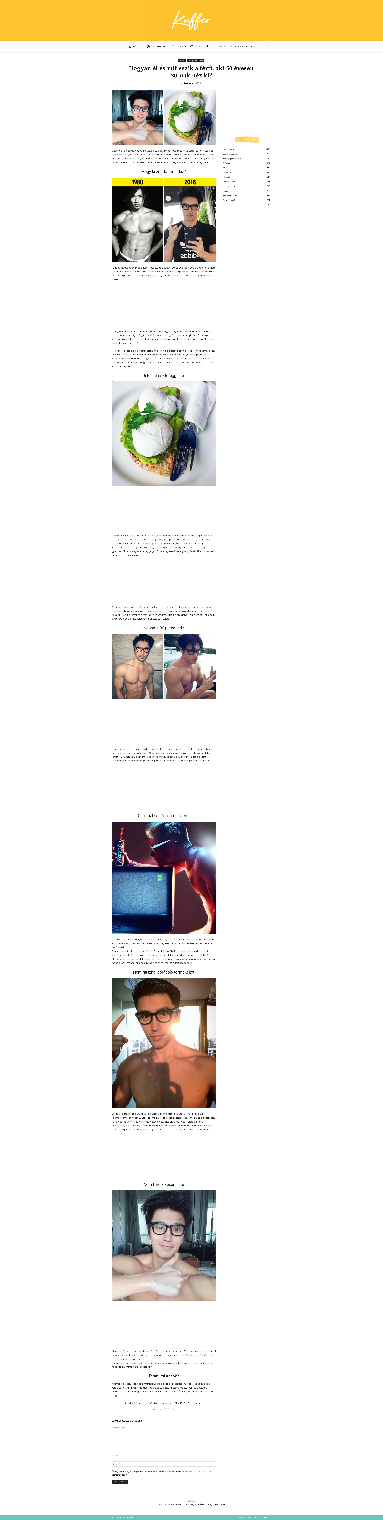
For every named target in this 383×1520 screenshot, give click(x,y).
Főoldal (137, 46)
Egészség (181, 46)
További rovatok (243, 46)
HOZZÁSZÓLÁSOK (163, 1409)
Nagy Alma (188, 83)
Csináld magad (160, 46)
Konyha (199, 46)
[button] (267, 46)
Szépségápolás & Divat (195, 60)
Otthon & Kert (218, 46)
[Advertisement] (164, 306)
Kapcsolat (267, 1517)
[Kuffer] (191, 20)
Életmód (182, 60)
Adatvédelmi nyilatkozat (249, 1517)
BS (135, 1403)
